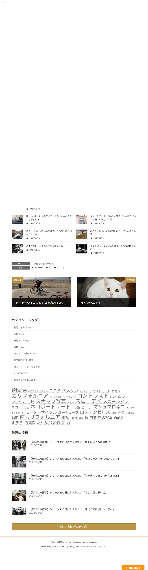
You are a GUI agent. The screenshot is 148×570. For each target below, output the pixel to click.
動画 (15, 418)
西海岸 (30, 423)
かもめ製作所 (20, 373)
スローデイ (39, 267)
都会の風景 (54, 422)
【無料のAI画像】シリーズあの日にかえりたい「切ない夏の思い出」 (68, 492)
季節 (65, 418)
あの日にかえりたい (38, 391)
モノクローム (18, 413)
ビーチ (86, 407)
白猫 (93, 418)
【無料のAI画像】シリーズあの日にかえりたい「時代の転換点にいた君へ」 (72, 509)
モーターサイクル (41, 412)
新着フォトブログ (22, 327)
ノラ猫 (76, 407)
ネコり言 (61, 267)
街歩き (17, 423)
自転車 (119, 418)
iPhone (19, 390)
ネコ (51, 267)
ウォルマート (101, 391)
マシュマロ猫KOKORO (43, 263)
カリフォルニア (30, 395)
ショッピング (117, 396)
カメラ (116, 391)
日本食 (74, 418)
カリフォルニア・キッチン (27, 366)
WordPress (56, 546)
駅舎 (69, 423)
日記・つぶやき (21, 340)
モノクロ (131, 407)
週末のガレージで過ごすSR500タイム (44, 246)
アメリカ (70, 390)
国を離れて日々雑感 (23, 360)
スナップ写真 (51, 401)
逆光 (40, 423)
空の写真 (105, 418)
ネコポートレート (51, 406)
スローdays (19, 347)
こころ (55, 390)
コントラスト (92, 395)
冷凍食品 (130, 413)
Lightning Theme (73, 546)
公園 (114, 413)
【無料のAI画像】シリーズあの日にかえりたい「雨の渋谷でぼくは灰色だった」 (74, 475)
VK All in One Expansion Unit (94, 546)
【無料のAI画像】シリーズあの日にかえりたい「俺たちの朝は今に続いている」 (74, 458)
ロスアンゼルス (95, 412)
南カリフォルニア (40, 417)
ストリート (23, 401)
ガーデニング (56, 397)
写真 (121, 412)
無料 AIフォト (20, 334)
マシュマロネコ (109, 407)
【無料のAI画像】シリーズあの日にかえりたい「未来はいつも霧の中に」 (71, 442)
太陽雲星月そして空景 (25, 379)
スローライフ (116, 401)
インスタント (86, 391)
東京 (81, 418)
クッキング (69, 396)
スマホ (71, 402)
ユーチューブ (68, 412)
